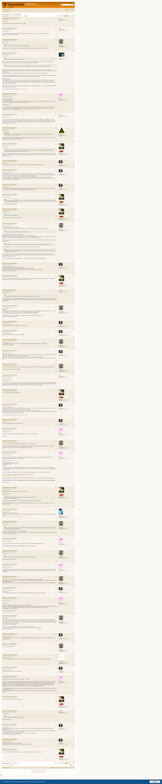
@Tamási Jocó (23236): (6, 172)
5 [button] (70, 15)
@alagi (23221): (5, 163)
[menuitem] (9, 9)
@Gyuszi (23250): (5, 117)
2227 (64, 188)
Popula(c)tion (8, 291)
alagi (6, 54)
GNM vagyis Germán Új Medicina (11, 14)
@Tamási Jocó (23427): (6, 567)
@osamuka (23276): (6, 342)
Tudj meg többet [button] (41, 781)
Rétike (7, 19)
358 (64, 516)
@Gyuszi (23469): (5, 618)
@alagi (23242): (5, 21)
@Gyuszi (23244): (5, 31)
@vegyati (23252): (5, 187)
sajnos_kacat (61, 660)
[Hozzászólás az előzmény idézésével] (56, 18)
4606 (64, 712)
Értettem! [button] (155, 781)
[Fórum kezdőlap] (13, 5)
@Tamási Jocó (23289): (6, 353)
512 (64, 45)
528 (64, 99)
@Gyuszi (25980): (5, 699)
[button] (61, 16)
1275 (64, 58)
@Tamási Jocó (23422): (6, 541)
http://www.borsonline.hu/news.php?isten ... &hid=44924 (12, 475)
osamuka (60, 163)
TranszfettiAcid (61, 514)
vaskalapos (60, 710)
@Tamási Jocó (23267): (6, 266)
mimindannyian (61, 149)
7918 (64, 203)
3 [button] (67, 15)
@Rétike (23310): (5, 392)
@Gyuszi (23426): (5, 553)
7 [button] (72, 15)
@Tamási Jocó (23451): (6, 590)
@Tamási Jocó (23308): (6, 377)
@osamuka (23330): (6, 431)
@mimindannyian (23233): (7, 96)
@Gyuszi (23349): (5, 490)
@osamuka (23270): (6, 278)
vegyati (60, 133)
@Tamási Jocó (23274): (6, 324)
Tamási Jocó (8, 40)
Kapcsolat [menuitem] (53, 767)
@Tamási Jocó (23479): (6, 636)
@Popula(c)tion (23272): (6, 333)
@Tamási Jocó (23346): (6, 454)
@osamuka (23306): (6, 366)
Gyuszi (60, 432)
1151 (64, 19)
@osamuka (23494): (6, 646)
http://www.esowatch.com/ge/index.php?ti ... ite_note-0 (12, 516)
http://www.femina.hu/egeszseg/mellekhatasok (30, 109)
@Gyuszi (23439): (5, 579)
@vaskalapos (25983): (6, 741)
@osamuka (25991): (6, 751)
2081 (64, 291)
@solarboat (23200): (6, 511)
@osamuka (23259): (6, 197)
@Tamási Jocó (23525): (6, 670)
